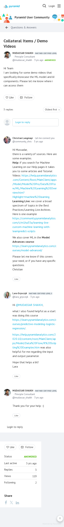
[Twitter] (11, 502)
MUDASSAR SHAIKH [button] (30, 305)
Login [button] (52, 6)
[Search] (44, 6)
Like (11, 97)
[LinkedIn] (17, 502)
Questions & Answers (23, 27)
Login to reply (22, 122)
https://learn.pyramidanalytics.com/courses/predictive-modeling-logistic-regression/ (34, 324)
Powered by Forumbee (51, 524)
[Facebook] (5, 502)
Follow (28, 97)
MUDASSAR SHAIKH (35, 53)
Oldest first (51, 109)
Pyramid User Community (32, 17)
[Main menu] (59, 6)
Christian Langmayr (22, 138)
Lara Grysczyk (32, 293)
